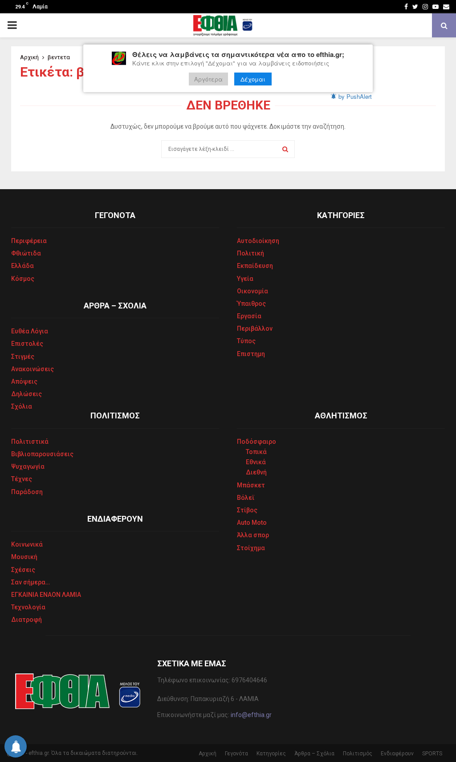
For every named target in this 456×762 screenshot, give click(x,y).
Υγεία (245, 278)
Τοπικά (256, 451)
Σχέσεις (23, 569)
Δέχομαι (252, 79)
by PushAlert (355, 96)
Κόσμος (22, 278)
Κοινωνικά (27, 544)
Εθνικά (256, 462)
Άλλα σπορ (253, 535)
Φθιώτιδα (26, 253)
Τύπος (246, 341)
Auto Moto (252, 522)
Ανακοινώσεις (32, 369)
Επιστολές (27, 343)
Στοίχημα (251, 547)
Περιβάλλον (255, 328)
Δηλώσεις (26, 393)
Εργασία (249, 316)
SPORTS (432, 753)
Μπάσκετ (251, 485)
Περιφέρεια (29, 240)
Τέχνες (21, 478)
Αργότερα (208, 79)
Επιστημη (251, 353)
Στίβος (247, 510)
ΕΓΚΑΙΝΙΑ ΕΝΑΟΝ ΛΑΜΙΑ (46, 594)
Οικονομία (252, 291)
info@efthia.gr (251, 714)
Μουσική (24, 556)
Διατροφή (26, 619)
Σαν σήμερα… (30, 582)
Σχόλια (21, 406)
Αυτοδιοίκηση (258, 240)
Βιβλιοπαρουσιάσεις (42, 454)
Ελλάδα (22, 265)
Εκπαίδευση (255, 265)
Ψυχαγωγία (28, 466)
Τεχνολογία (28, 607)
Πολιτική (250, 253)
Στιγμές (22, 356)
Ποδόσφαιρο (256, 441)
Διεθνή (256, 472)
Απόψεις (24, 381)
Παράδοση (27, 491)
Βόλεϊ (246, 497)
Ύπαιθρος (251, 303)
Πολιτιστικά (30, 441)
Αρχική (207, 753)
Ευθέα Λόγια (29, 331)
